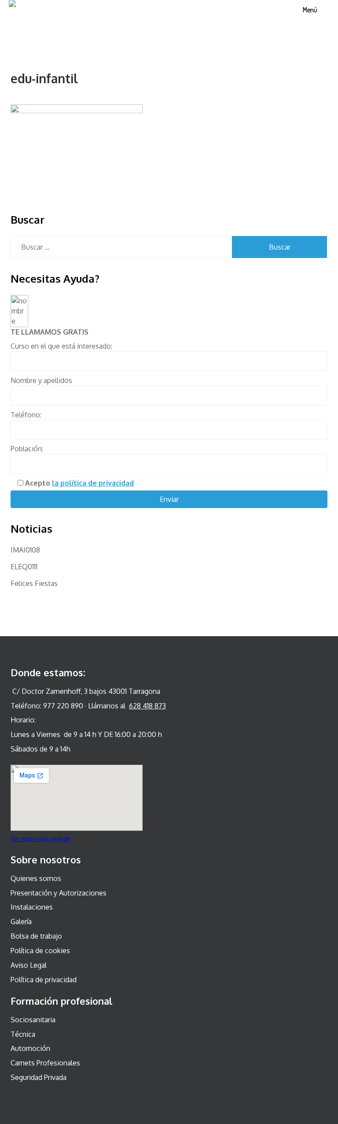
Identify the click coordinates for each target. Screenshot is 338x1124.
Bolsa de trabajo (36, 936)
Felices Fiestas (34, 583)
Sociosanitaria (33, 1019)
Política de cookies (40, 950)
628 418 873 (147, 705)
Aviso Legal (29, 965)
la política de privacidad (93, 483)
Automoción (30, 1048)
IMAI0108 (25, 549)
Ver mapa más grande (40, 838)
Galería (21, 921)
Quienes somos (36, 878)
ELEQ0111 (24, 566)
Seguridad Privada (38, 1077)
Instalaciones (32, 907)
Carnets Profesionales (45, 1062)
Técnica (23, 1034)
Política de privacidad (44, 979)
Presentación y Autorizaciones (59, 892)
